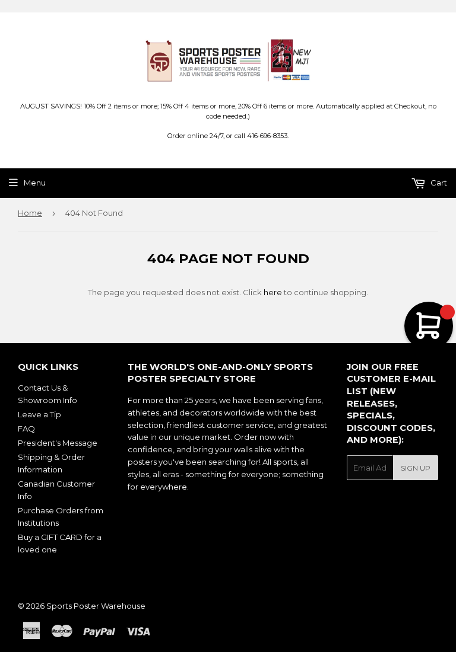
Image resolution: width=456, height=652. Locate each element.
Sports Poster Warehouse (95, 606)
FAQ (26, 428)
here (273, 292)
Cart (438, 182)
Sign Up (415, 468)
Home (30, 213)
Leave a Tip (39, 414)
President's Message (57, 443)
